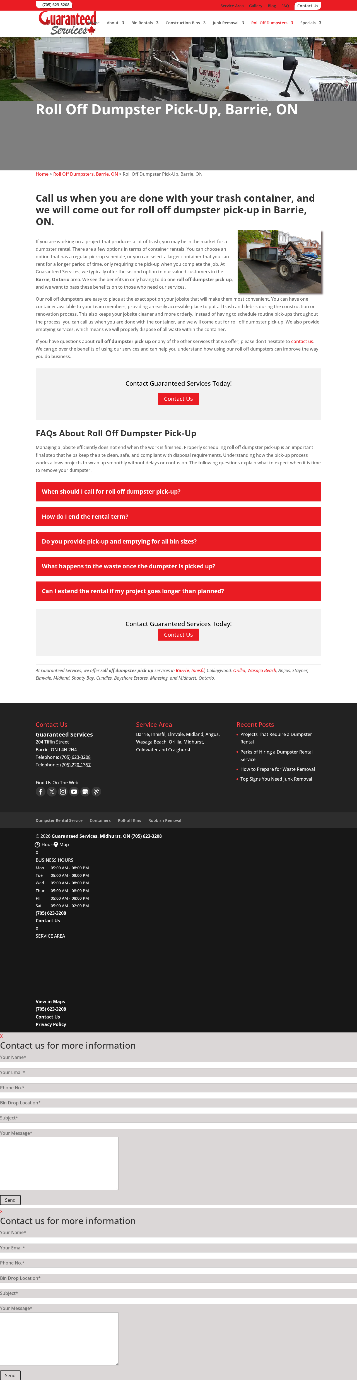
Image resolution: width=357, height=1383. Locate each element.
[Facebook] (40, 792)
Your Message (16, 1133)
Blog (272, 6)
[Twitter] (52, 792)
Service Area (232, 6)
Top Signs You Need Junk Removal (276, 779)
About (113, 23)
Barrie (182, 670)
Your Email (12, 1072)
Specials (308, 23)
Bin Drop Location (20, 1103)
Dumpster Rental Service (59, 820)
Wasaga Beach (261, 670)
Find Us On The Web (57, 782)
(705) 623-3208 (55, 4)
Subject (9, 1118)
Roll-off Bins (129, 820)
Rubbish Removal (164, 820)
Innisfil (197, 670)
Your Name (13, 1057)
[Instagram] (63, 792)
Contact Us (307, 5)
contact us (302, 341)
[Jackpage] (96, 792)
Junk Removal (225, 23)
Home (94, 23)
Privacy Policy (51, 1024)
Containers (100, 820)
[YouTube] (74, 792)
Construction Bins (183, 23)
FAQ (285, 6)
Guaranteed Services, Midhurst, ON (91, 836)
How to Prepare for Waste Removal (277, 769)
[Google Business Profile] (85, 792)
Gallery (255, 6)
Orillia (239, 670)
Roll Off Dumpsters (269, 23)
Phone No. (12, 1088)
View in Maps (50, 1001)
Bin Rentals (142, 23)
